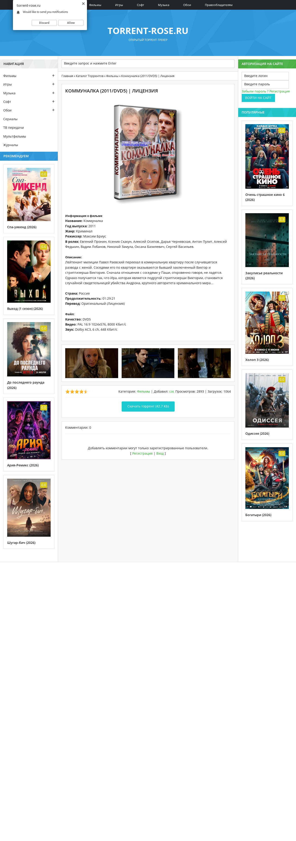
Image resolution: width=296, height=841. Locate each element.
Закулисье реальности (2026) (264, 275)
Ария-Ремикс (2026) (23, 465)
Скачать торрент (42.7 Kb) (148, 406)
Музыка (163, 5)
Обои (187, 5)
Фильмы (95, 5)
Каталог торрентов (89, 76)
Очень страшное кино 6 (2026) (265, 197)
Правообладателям (219, 5)
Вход (160, 453)
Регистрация (142, 453)
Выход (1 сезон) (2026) (25, 308)
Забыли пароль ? (255, 91)
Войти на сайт (258, 97)
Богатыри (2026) (258, 515)
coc (171, 391)
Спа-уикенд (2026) (21, 227)
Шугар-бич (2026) (21, 542)
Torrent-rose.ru (148, 31)
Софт (140, 5)
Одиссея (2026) (257, 433)
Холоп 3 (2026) (257, 359)
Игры (119, 5)
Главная (67, 76)
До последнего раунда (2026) (25, 385)
